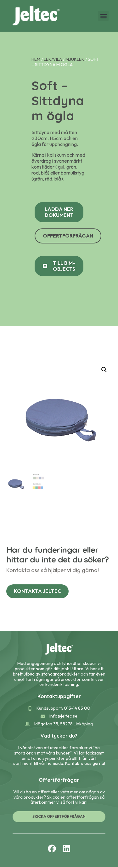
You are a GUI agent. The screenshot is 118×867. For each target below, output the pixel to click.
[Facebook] (52, 848)
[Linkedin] (66, 848)
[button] (103, 16)
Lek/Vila (53, 59)
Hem (35, 59)
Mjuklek (74, 59)
